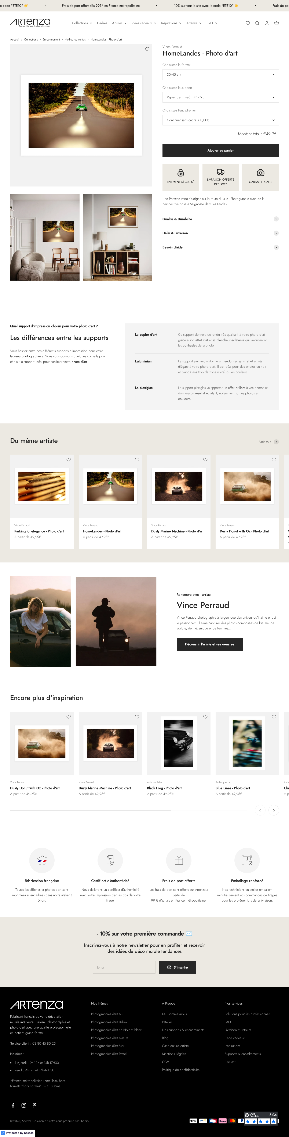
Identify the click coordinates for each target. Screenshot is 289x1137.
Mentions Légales (174, 1053)
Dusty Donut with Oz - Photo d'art (244, 531)
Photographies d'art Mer (107, 1045)
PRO (209, 23)
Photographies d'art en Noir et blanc (116, 1029)
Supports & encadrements (243, 1053)
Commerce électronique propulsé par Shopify (61, 1121)
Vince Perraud (172, 46)
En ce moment (51, 39)
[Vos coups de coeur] (248, 23)
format (186, 64)
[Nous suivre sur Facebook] (13, 1105)
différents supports (56, 350)
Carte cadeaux (234, 1037)
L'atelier (167, 1022)
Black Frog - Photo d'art (164, 788)
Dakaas (28, 1132)
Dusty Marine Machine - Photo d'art (177, 531)
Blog (165, 1037)
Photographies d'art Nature (109, 1037)
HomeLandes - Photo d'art (102, 531)
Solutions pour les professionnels (247, 1014)
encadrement (188, 110)
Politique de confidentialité (181, 1069)
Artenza (191, 23)
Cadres (102, 23)
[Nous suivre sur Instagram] (24, 1105)
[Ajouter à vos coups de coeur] (147, 49)
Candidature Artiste (175, 1045)
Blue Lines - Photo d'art (233, 788)
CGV (165, 1061)
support (187, 87)
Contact (230, 1061)
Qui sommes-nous (174, 1014)
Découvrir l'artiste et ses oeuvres (209, 644)
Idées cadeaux (142, 23)
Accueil (14, 39)
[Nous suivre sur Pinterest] (34, 1105)
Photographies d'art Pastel (109, 1053)
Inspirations (169, 23)
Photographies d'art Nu (107, 1014)
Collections (80, 23)
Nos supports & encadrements (183, 1029)
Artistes (117, 23)
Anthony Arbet (154, 782)
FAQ (228, 1022)
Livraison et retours (238, 1029)
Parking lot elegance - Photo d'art (39, 531)
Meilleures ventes (75, 39)
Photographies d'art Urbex (109, 1022)
